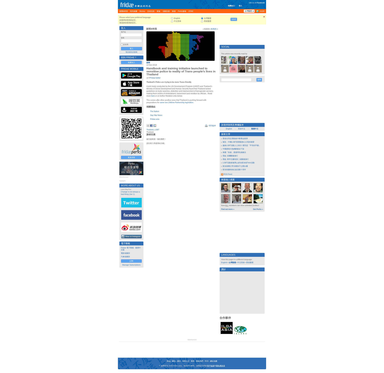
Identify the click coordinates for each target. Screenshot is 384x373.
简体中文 (241, 129)
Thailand (150, 130)
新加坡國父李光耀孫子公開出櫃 (235, 166)
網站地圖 (213, 361)
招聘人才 (185, 361)
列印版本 (212, 126)
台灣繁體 (232, 262)
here (153, 96)
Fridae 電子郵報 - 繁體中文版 (131, 249)
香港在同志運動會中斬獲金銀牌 (235, 138)
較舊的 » (214, 29)
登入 (240, 6)
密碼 (122, 38)
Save (233, 19)
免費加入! (231, 6)
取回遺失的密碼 (131, 52)
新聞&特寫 (151, 29)
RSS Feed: (227, 174)
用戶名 (123, 32)
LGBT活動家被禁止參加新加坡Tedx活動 (239, 163)
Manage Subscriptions (131, 265)
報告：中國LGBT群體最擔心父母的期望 (238, 142)
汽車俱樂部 (125, 257)
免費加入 (131, 62)
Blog (169, 361)
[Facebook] (151, 126)
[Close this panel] (264, 17)
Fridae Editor (155, 78)
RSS (206, 361)
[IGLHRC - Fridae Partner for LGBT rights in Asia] (240, 334)
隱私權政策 (220, 366)
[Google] (154, 126)
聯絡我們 (199, 361)
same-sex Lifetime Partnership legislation (176, 102)
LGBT (156, 130)
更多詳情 (131, 157)
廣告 (179, 361)
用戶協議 (210, 366)
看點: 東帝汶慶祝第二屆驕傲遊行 (236, 159)
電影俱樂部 (125, 253)
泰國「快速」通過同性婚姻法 (234, 152)
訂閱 (131, 261)
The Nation (154, 111)
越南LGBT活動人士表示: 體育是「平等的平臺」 (242, 145)
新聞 (148, 63)
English (229, 129)
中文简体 (241, 262)
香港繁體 (249, 262)
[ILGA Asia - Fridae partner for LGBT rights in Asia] (226, 334)
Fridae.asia (154, 119)
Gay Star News (156, 115)
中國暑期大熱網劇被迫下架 (233, 149)
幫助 (193, 361)
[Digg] (147, 126)
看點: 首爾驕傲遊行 (230, 156)
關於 (174, 361)
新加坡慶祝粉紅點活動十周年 (234, 170)
